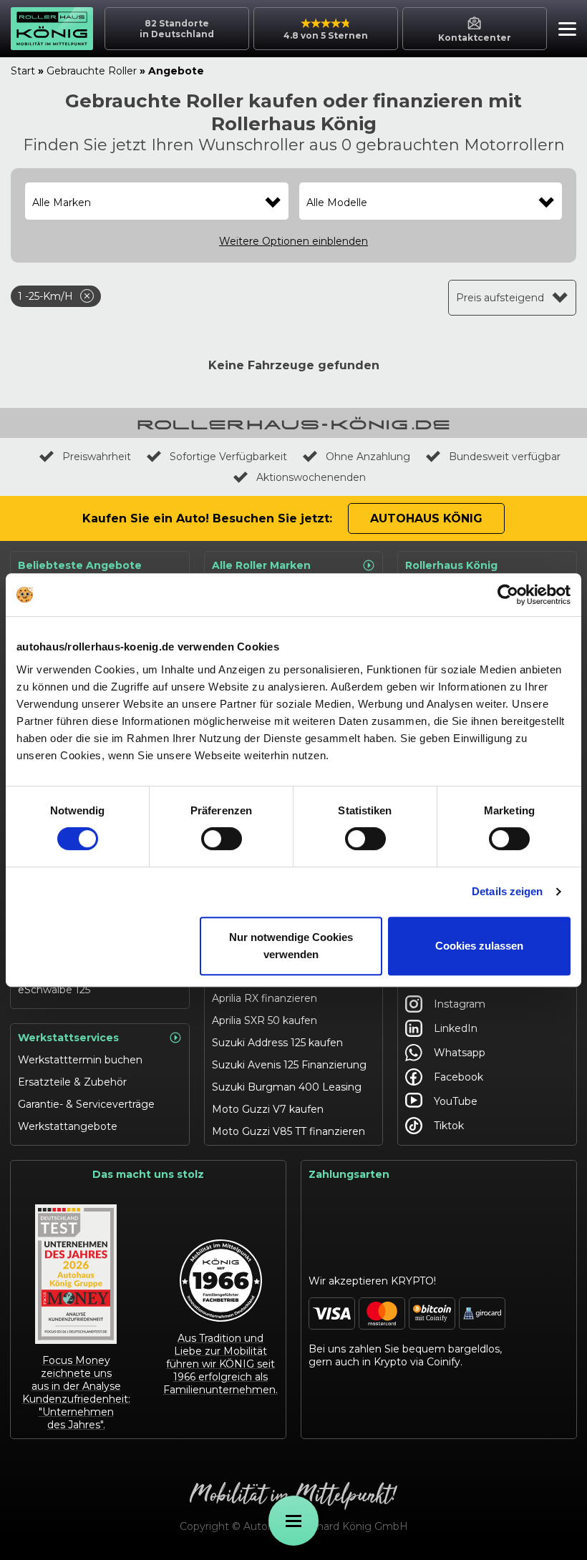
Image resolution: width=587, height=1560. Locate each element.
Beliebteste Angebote (80, 565)
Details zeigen (507, 891)
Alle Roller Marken (261, 565)
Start (23, 70)
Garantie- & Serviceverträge (86, 1104)
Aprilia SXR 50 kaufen (264, 1020)
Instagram (459, 1004)
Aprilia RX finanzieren (264, 998)
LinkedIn (455, 1028)
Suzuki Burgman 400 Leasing (287, 1087)
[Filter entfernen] (87, 296)
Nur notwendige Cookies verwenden (291, 945)
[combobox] (156, 202)
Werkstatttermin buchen (80, 1059)
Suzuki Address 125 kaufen (277, 1042)
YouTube (455, 1101)
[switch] (221, 838)
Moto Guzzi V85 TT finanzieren (288, 1131)
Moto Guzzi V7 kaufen (268, 1109)
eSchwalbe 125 (54, 989)
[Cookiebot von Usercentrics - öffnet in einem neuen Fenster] (508, 594)
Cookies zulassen (479, 946)
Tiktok (449, 1125)
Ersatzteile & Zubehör (72, 1082)
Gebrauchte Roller (92, 70)
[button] (563, 30)
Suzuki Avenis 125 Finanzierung (289, 1064)
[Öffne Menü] (293, 1521)
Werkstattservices (68, 1037)
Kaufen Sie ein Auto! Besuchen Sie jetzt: (207, 518)
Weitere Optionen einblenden (293, 241)
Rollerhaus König (451, 565)
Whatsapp (459, 1052)
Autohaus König (426, 518)
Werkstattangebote (67, 1126)
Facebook (458, 1077)
